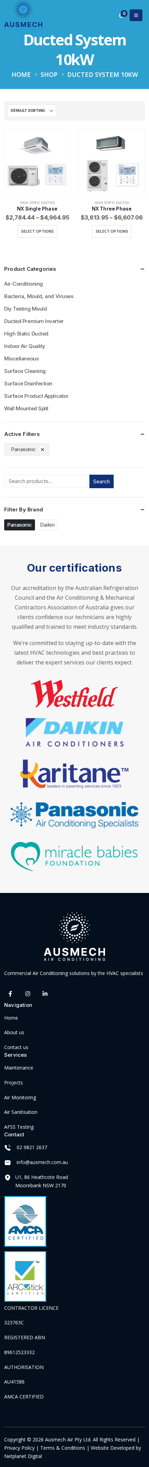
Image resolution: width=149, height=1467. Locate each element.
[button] (136, 15)
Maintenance (18, 1067)
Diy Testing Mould (25, 308)
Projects (13, 1082)
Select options (37, 231)
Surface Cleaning (25, 371)
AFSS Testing (19, 1127)
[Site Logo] (23, 15)
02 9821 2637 (32, 1147)
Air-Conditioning (23, 283)
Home (11, 1017)
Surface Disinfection (28, 383)
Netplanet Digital (23, 1456)
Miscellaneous (21, 358)
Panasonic (23, 449)
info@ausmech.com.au (42, 1162)
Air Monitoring (20, 1097)
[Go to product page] (37, 162)
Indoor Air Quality (24, 346)
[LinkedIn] (44, 993)
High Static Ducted (37, 203)
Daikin (47, 524)
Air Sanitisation (20, 1112)
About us (14, 1032)
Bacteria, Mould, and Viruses (38, 296)
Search (101, 481)
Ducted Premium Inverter (34, 321)
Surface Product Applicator (36, 396)
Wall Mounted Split (26, 408)
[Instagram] (27, 993)
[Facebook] (10, 993)
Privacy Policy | (22, 1447)
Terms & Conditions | (64, 1447)
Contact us (16, 1047)
